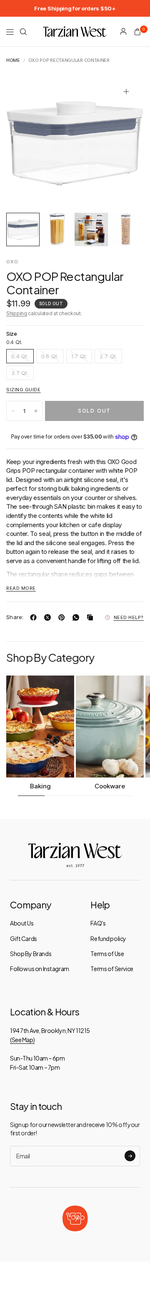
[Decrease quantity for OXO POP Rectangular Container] (13, 411)
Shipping (16, 313)
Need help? (129, 617)
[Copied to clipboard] (92, 617)
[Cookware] (110, 727)
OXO (12, 262)
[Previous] (25, 143)
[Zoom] (126, 91)
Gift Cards (23, 938)
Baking (40, 786)
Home (13, 60)
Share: (15, 617)
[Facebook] (35, 617)
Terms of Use (107, 953)
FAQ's (97, 923)
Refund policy (108, 938)
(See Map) (22, 1039)
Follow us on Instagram (39, 968)
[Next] (124, 143)
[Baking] (40, 727)
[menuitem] (74, 8)
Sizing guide (23, 390)
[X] (49, 617)
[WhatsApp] (77, 617)
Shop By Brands (30, 953)
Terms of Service (111, 968)
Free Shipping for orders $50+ (74, 8)
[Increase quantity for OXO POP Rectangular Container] (36, 411)
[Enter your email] (130, 1155)
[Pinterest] (63, 617)
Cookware (110, 786)
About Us (22, 923)
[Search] (23, 31)
